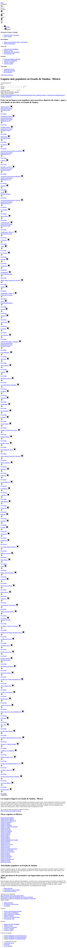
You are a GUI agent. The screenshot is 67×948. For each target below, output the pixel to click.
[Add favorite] (11, 106)
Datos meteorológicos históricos (12, 59)
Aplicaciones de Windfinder (11, 49)
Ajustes (8, 29)
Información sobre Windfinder (11, 52)
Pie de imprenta (8, 72)
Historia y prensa (8, 50)
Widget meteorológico (9, 43)
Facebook (23, 935)
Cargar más (4, 795)
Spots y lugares (8, 36)
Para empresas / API (9, 53)
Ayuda (7, 26)
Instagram (23, 937)
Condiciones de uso (9, 69)
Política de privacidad (9, 70)
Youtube (23, 938)
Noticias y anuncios (9, 62)
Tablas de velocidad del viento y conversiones (16, 42)
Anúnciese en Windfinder (10, 60)
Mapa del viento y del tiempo (11, 35)
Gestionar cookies (8, 63)
